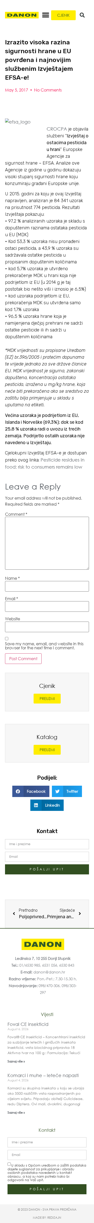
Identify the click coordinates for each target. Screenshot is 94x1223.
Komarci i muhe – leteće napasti (43, 1075)
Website (12, 619)
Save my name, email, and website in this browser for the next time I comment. (44, 646)
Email (11, 599)
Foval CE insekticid (28, 1024)
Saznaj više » (16, 1061)
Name (12, 578)
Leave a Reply (33, 486)
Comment (16, 514)
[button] (45, 15)
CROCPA (57, 129)
